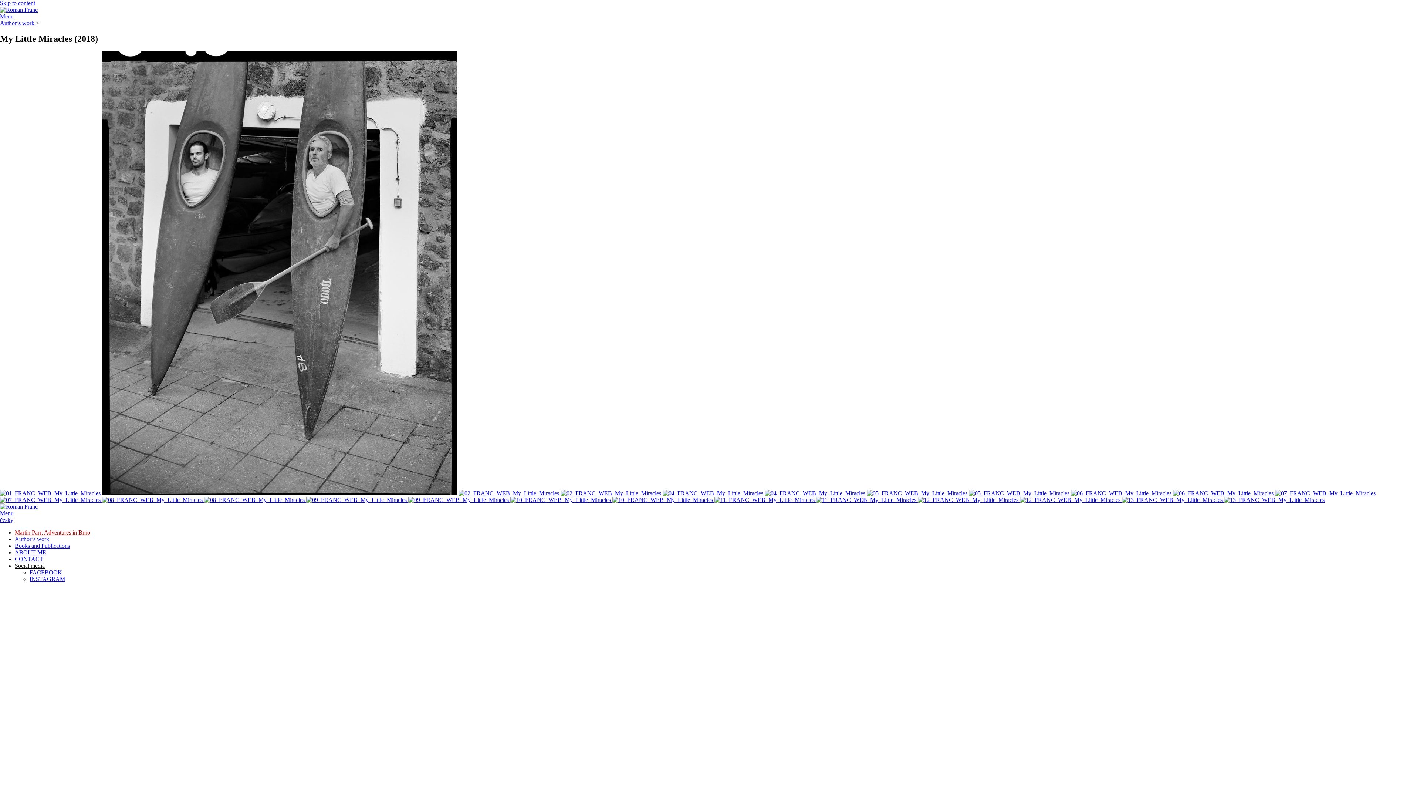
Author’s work (18, 23)
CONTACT (29, 559)
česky (6, 520)
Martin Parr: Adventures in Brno (52, 532)
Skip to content (17, 3)
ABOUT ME (30, 552)
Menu (7, 16)
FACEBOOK (46, 572)
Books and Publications (42, 546)
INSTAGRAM (47, 579)
